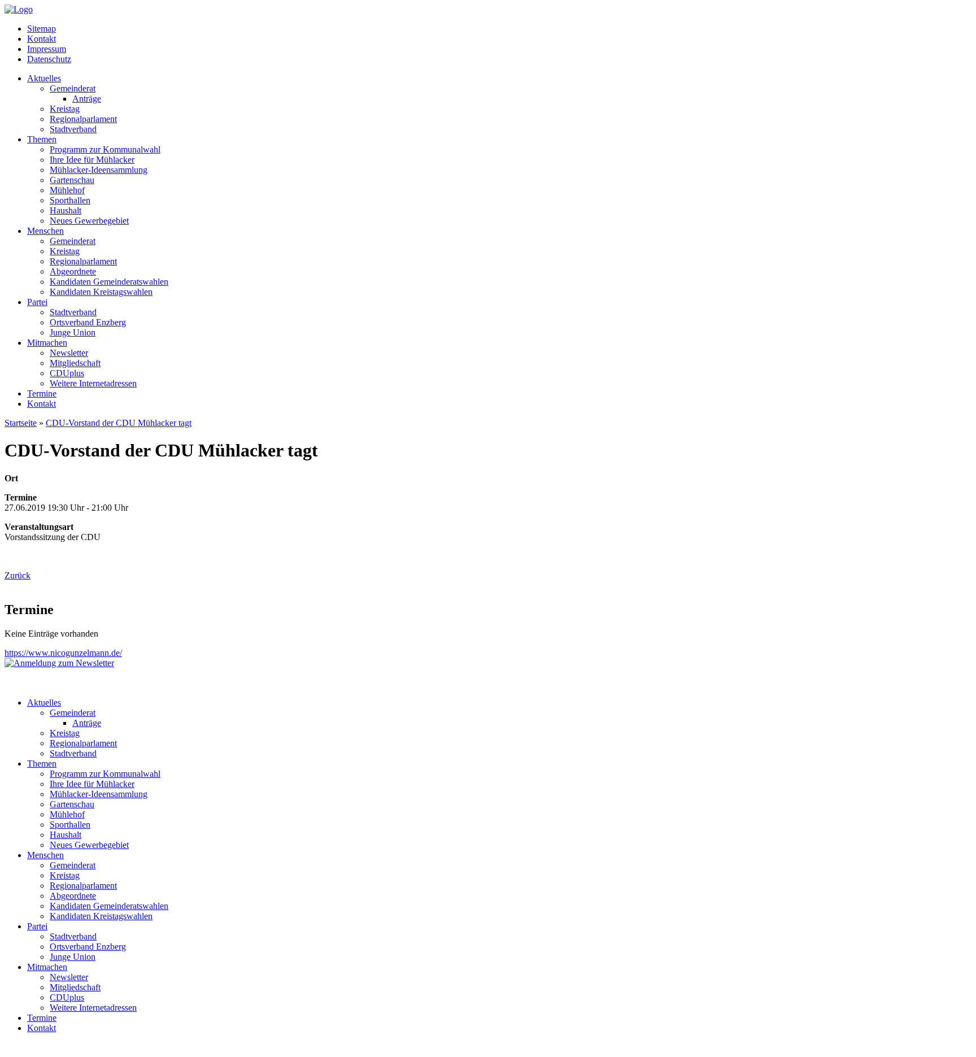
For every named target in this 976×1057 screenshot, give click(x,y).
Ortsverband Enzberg (88, 322)
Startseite (21, 423)
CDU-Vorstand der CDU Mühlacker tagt (118, 423)
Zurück (17, 575)
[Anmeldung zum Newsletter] (59, 663)
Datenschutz (49, 59)
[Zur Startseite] (19, 9)
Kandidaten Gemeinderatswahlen (109, 281)
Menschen (45, 231)
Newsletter (69, 353)
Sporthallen (70, 200)
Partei (37, 302)
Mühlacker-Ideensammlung (98, 170)
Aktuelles (44, 78)
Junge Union (72, 332)
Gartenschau (72, 180)
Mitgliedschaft (75, 363)
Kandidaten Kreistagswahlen (101, 292)
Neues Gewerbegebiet (89, 220)
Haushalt (65, 210)
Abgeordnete (73, 271)
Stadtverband (73, 129)
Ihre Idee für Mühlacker (92, 159)
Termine (41, 393)
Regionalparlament (83, 119)
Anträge (86, 98)
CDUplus (67, 373)
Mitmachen (47, 342)
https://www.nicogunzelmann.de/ (63, 653)
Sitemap (41, 28)
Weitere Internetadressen (93, 383)
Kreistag (65, 109)
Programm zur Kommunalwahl (105, 149)
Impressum (46, 49)
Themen (41, 139)
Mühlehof (67, 190)
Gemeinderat (72, 88)
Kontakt (41, 39)
